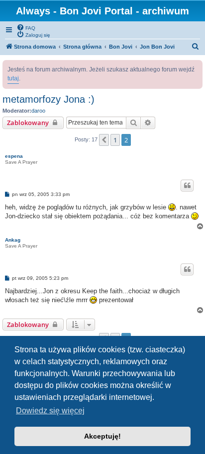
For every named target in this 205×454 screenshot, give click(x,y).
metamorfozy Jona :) (48, 99)
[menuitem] (25, 27)
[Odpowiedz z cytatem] (187, 186)
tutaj (13, 78)
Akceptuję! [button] (102, 436)
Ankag (12, 240)
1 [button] (115, 139)
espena (14, 156)
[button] (104, 140)
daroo (38, 111)
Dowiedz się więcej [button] (50, 410)
